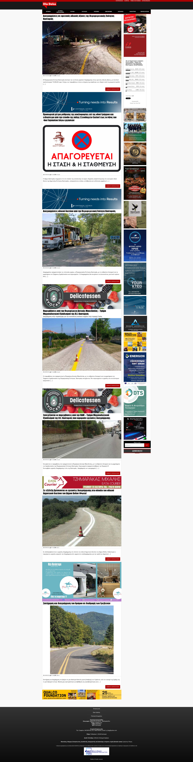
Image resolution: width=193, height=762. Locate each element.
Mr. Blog (53, 75)
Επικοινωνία (96, 708)
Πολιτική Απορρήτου (96, 716)
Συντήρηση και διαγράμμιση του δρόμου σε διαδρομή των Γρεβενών (76, 603)
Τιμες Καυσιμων (135, 0)
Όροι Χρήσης (96, 712)
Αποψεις (120, 11)
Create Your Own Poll (135, 103)
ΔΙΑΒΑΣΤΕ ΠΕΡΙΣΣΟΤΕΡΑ (112, 89)
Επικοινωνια (146, 0)
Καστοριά (58, 75)
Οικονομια (108, 11)
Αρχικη (48, 11)
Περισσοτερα (145, 11)
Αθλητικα (133, 11)
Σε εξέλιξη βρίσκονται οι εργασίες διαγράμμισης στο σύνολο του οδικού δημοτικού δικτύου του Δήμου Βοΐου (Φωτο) (78, 492)
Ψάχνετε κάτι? (137, 442)
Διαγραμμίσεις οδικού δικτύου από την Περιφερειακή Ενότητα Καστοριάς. (79, 211)
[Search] (147, 445)
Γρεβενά (57, 675)
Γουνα (72, 11)
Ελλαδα (84, 11)
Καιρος (126, 0)
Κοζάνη (57, 547)
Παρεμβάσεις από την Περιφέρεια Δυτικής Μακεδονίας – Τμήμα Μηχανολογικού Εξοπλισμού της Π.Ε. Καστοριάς (74, 312)
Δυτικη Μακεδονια (60, 11)
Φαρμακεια (119, 0)
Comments (135, 101)
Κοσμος (96, 11)
